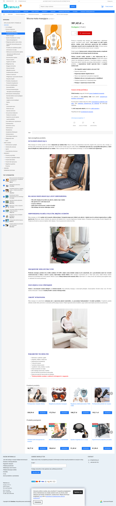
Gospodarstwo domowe (11, 151)
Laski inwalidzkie (10, 119)
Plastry (8, 102)
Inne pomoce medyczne (12, 113)
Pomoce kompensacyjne (12, 89)
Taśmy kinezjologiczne (11, 40)
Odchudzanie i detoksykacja (13, 93)
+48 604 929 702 (94, 462)
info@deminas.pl (94, 460)
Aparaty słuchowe (10, 110)
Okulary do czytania (11, 115)
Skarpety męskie (10, 78)
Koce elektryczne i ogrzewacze (13, 121)
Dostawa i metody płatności (10, 461)
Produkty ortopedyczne (11, 81)
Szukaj (73, 6)
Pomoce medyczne (10, 29)
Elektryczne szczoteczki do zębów (14, 52)
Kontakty (5, 471)
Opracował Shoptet (108, 501)
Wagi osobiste (9, 98)
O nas (4, 473)
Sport (7, 140)
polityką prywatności (57, 469)
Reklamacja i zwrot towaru (9, 467)
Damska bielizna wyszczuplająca (14, 95)
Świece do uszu (10, 108)
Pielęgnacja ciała (10, 138)
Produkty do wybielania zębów (13, 47)
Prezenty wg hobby (10, 155)
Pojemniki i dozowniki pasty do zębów (13, 45)
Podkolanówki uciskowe (12, 72)
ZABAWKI (6, 168)
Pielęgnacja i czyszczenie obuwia (14, 76)
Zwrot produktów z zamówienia (11, 475)
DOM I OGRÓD (7, 142)
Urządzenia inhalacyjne (11, 132)
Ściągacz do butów (11, 66)
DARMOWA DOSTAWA (9, 170)
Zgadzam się (78, 492)
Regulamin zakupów (8, 463)
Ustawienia (38, 502)
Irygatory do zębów (11, 61)
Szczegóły (43, 448)
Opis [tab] (29, 132)
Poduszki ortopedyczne (12, 83)
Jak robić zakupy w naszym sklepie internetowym (56, 1)
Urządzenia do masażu (12, 33)
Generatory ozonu (10, 125)
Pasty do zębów (10, 59)
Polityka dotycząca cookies (10, 469)
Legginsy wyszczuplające (12, 100)
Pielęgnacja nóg (10, 64)
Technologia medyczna (11, 136)
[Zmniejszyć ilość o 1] (77, 34)
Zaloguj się (36, 472)
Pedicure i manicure (11, 74)
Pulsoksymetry (9, 123)
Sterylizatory (9, 130)
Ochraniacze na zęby (11, 49)
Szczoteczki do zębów (11, 57)
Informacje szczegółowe (77, 118)
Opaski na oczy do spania (12, 117)
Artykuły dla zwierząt (11, 147)
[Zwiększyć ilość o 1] (77, 32)
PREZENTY (6, 153)
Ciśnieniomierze (10, 134)
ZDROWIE (6, 25)
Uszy (7, 104)
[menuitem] (12, 11)
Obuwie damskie (10, 68)
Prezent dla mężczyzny (11, 161)
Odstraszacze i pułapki (11, 144)
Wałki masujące (10, 35)
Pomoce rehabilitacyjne (11, 85)
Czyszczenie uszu (10, 106)
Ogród (7, 149)
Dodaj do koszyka (86, 33)
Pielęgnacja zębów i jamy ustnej (13, 42)
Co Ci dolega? (9, 27)
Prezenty (8, 166)
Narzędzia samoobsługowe (13, 91)
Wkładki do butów (10, 70)
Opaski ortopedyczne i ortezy (13, 37)
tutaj (41, 496)
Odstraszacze (9, 127)
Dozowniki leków (10, 87)
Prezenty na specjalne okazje (13, 157)
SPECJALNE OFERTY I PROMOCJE (12, 23)
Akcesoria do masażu (11, 31)
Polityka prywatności (8, 465)
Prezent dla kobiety (10, 159)
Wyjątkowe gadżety (10, 164)
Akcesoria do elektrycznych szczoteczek (13, 54)
